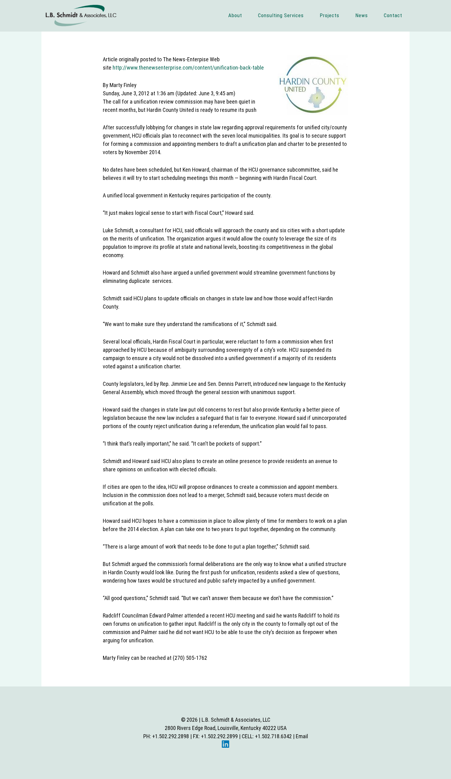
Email (302, 736)
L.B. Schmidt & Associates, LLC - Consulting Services (81, 15)
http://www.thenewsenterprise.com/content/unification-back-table (188, 67)
